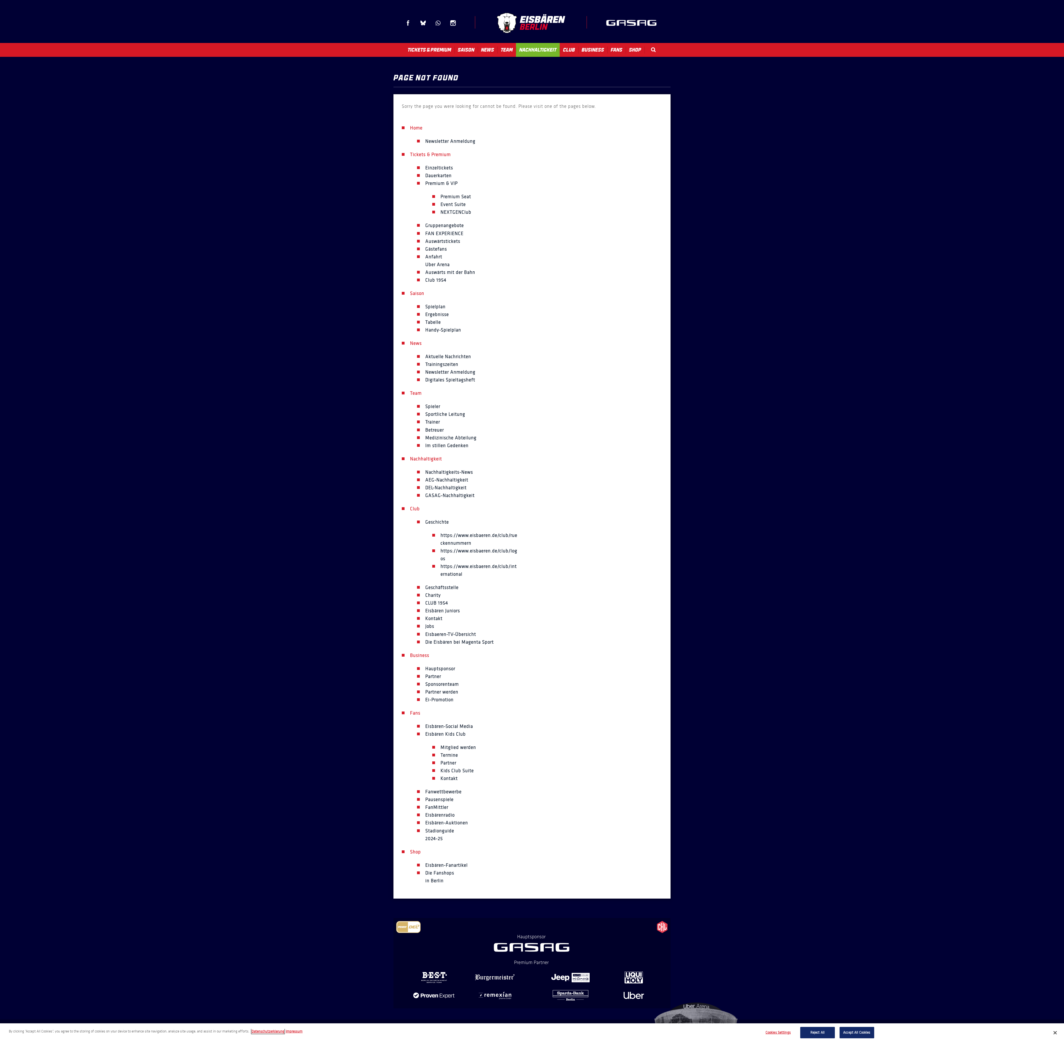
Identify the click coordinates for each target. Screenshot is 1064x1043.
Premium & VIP (441, 183)
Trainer (432, 422)
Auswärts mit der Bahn (450, 272)
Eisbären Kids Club (445, 734)
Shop (635, 50)
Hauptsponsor (440, 669)
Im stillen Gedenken (447, 445)
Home (416, 128)
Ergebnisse (437, 314)
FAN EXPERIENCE (444, 233)
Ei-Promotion (439, 700)
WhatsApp (438, 23)
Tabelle (433, 322)
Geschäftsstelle (442, 587)
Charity (433, 595)
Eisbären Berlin (530, 23)
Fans (616, 50)
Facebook (408, 23)
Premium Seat (456, 197)
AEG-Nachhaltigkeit (446, 480)
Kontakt (434, 618)
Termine (449, 755)
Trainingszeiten (441, 364)
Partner (433, 676)
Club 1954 (435, 280)
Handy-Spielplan (443, 330)
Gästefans (436, 249)
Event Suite (453, 204)
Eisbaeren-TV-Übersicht (450, 634)
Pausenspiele (439, 799)
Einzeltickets (439, 168)
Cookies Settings (778, 1032)
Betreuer (434, 430)
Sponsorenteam (442, 684)
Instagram (453, 23)
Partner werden (441, 692)
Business (593, 50)
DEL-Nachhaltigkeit (446, 488)
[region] (532, 1033)
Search (653, 50)
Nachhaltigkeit (537, 50)
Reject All (817, 1032)
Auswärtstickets (442, 241)
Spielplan (435, 307)
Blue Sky (423, 23)
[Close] (1055, 1033)
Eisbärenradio (440, 815)
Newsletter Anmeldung (450, 141)
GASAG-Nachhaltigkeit (450, 495)
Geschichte (437, 522)
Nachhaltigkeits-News (449, 472)
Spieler (432, 406)
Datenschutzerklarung (268, 1031)
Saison (466, 50)
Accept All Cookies (856, 1032)
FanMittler (436, 807)
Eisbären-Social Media (449, 726)
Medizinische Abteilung (451, 438)
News (487, 50)
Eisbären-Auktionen (446, 823)
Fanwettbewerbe (443, 792)
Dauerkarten (438, 175)
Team (507, 50)
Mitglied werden (458, 747)
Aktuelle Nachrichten (448, 356)
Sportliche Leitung (445, 414)
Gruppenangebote (444, 225)
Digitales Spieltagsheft (450, 380)
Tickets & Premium (429, 50)
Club (569, 50)
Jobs (429, 626)
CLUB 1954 (436, 603)
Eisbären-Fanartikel (446, 865)
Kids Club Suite (457, 771)
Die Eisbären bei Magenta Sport (459, 642)
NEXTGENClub (456, 212)
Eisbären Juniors (442, 611)
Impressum (294, 1031)
